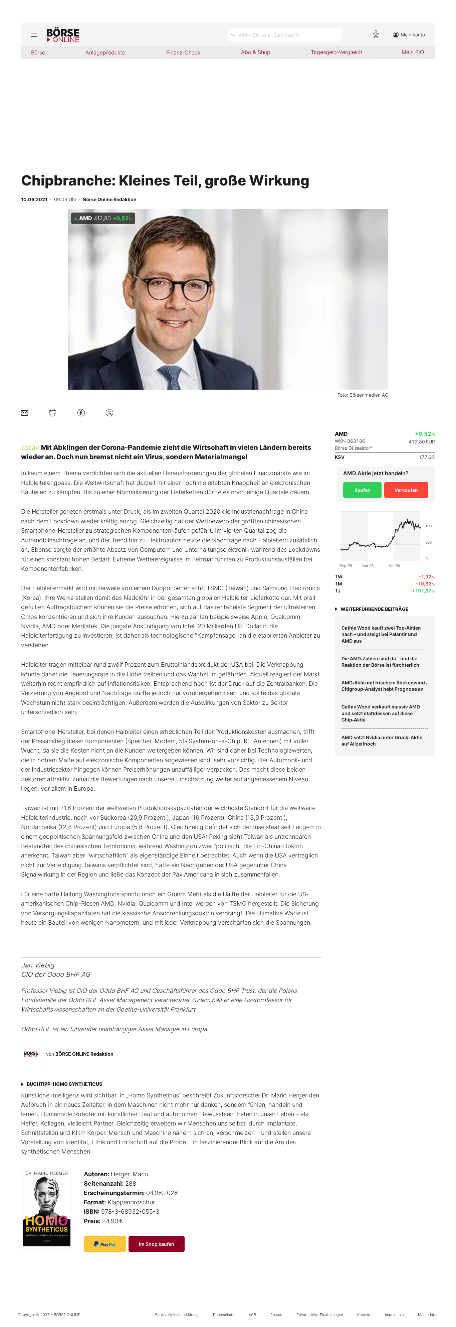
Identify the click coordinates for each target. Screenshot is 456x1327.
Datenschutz (223, 1314)
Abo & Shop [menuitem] (255, 52)
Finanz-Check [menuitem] (183, 52)
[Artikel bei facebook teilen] (81, 412)
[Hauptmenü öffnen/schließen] (34, 34)
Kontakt (364, 1314)
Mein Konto (413, 34)
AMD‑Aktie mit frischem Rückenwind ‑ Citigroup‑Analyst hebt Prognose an (384, 686)
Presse (276, 1314)
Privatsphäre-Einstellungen (319, 1314)
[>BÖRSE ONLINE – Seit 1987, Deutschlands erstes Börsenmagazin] (63, 34)
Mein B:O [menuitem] (413, 52)
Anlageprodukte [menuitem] (105, 52)
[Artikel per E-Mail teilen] (24, 412)
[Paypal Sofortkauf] (105, 1244)
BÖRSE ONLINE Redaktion (84, 1054)
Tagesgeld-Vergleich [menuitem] (336, 52)
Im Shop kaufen (156, 1244)
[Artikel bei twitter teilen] (109, 412)
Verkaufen (406, 490)
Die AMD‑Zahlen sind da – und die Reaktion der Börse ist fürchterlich (380, 662)
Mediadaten (428, 1314)
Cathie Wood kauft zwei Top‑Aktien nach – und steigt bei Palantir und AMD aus (381, 634)
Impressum (394, 1314)
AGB (252, 1314)
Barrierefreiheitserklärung (177, 1314)
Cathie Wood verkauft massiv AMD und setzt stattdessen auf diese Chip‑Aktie (380, 713)
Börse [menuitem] (38, 52)
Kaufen (363, 490)
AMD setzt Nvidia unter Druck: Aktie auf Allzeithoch (381, 741)
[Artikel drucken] (52, 413)
